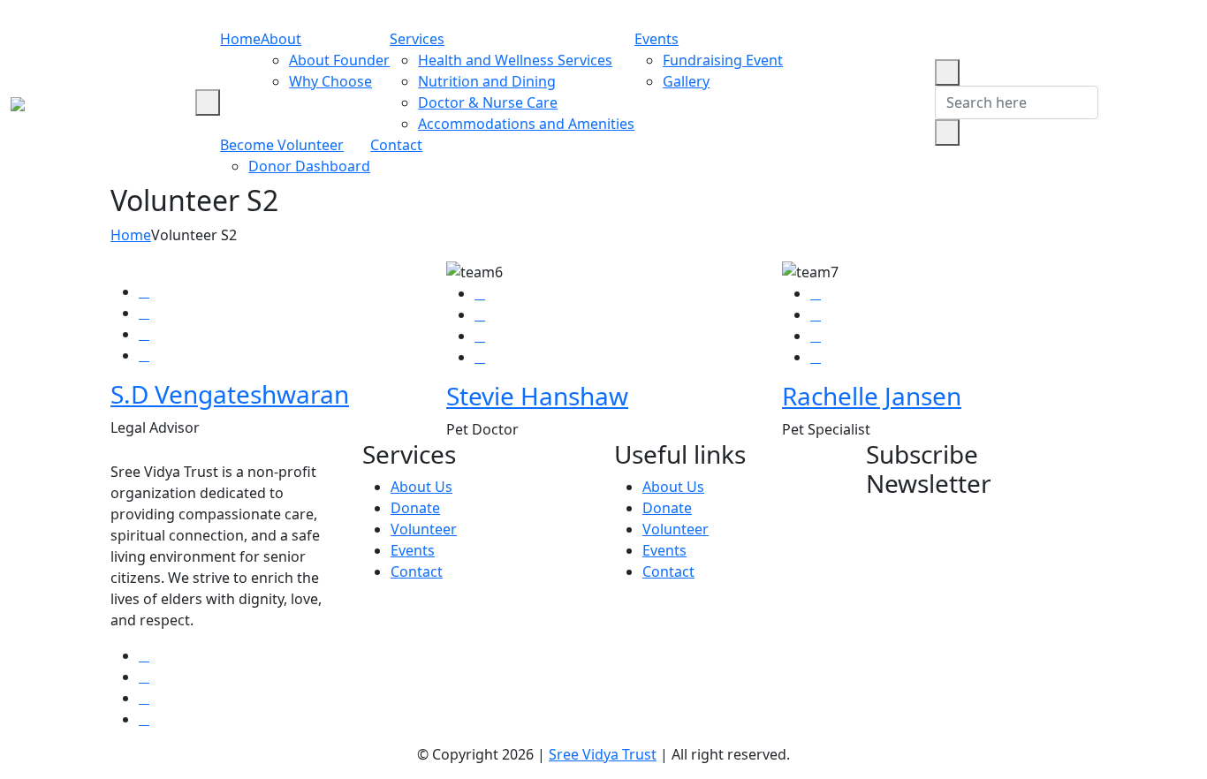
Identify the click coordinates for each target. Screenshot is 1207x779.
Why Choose (330, 81)
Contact (396, 145)
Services (417, 39)
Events (656, 39)
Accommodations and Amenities (526, 123)
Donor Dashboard (309, 166)
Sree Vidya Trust (603, 754)
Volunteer (424, 529)
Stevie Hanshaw (537, 395)
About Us (421, 486)
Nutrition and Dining (487, 81)
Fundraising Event (723, 60)
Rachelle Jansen (871, 395)
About (281, 39)
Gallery (686, 81)
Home (240, 39)
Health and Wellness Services (515, 60)
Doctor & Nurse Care (488, 102)
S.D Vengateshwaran (229, 394)
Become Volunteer (282, 145)
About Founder (339, 60)
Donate (415, 508)
